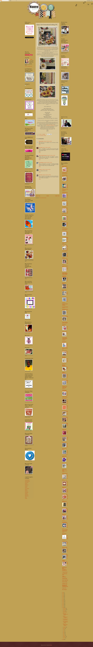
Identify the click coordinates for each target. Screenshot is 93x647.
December (64, 608)
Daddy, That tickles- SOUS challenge (65, 625)
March (64, 635)
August (64, 628)
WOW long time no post (67, 557)
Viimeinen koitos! (67, 563)
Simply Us (63, 463)
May (63, 632)
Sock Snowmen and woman (67, 279)
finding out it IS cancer (67, 407)
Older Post (57, 195)
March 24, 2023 (64, 229)
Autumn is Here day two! (67, 510)
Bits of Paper (64, 215)
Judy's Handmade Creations (65, 193)
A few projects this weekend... (67, 445)
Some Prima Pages (67, 268)
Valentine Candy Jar (67, 327)
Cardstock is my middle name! (64, 387)
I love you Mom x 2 (67, 352)
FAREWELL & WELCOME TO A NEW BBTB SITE (64, 570)
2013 (63, 603)
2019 (63, 595)
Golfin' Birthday (67, 550)
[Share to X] (49, 134)
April (63, 633)
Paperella (26, 493)
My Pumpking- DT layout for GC (65, 619)
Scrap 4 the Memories (64, 514)
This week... (67, 465)
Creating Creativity (65, 417)
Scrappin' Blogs (64, 245)
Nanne (31, 59)
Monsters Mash (67, 432)
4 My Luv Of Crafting (64, 487)
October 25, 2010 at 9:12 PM (46, 169)
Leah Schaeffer (64, 231)
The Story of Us (64, 252)
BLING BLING (67, 459)
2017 (63, 597)
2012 (63, 604)
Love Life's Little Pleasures (64, 200)
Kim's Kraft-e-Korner (64, 534)
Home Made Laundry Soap (67, 401)
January (64, 637)
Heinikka (26, 483)
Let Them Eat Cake (67, 419)
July (63, 629)
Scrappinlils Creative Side (64, 276)
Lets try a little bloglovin (64, 388)
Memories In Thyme (64, 283)
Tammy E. (40, 169)
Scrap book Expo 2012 (67, 438)
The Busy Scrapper (65, 423)
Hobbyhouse (26, 484)
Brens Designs (64, 589)
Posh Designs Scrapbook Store (64, 522)
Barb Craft (40, 147)
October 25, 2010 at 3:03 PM (46, 147)
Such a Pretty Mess (65, 237)
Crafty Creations (64, 331)
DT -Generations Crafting (42, 135)
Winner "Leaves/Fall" (67, 413)
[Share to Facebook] (50, 134)
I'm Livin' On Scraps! (64, 342)
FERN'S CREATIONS (64, 373)
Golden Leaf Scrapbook (64, 430)
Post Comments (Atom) (43, 197)
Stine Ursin (40, 174)
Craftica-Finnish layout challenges (65, 273)
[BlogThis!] (48, 134)
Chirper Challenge (65, 322)
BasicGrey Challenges (64, 357)
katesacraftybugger (65, 316)
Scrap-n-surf (64, 436)
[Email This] (47, 134)
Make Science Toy (64, 323)
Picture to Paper (64, 581)
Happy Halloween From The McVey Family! (64, 531)
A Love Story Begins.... (67, 293)
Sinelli (26, 497)
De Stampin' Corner (64, 325)
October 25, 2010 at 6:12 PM (51, 155)
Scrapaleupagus (64, 508)
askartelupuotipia (27, 481)
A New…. (67, 333)
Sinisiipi (26, 498)
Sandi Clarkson (41, 162)
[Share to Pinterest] (51, 134)
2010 (63, 607)
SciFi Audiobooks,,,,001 (67, 233)
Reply (40, 144)
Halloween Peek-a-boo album (67, 491)
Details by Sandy (64, 494)
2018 (63, 596)
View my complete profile (28, 66)
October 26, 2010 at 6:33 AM (47, 174)
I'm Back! (63, 307)
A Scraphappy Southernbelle (64, 390)
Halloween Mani (67, 368)
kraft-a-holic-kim (64, 541)
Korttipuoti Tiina (64, 583)
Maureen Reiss (41, 141)
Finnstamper (26, 482)
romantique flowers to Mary (67, 484)
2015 (63, 600)
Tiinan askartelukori (64, 576)
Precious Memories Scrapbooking (64, 366)
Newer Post (38, 195)
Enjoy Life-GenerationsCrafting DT (65, 614)
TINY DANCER (67, 382)
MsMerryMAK (64, 442)
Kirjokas (26, 487)
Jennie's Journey (64, 554)
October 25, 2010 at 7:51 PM (48, 162)
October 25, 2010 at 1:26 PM (48, 141)
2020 (63, 593)
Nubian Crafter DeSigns (64, 457)
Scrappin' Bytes (64, 337)
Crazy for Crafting (65, 529)
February (64, 636)
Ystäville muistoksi (64, 274)
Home (47, 195)
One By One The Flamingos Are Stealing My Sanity (65, 586)
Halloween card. (67, 425)
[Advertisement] (30, 44)
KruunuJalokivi (27, 488)
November (64, 609)
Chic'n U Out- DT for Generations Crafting (65, 622)
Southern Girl (64, 398)
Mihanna (26, 489)
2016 (63, 599)
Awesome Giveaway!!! (63, 305)
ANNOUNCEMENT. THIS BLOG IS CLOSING (64, 339)
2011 (63, 605)
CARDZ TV (63, 183)
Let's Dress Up (67, 543)
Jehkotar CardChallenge (64, 561)
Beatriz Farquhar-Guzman (43, 155)
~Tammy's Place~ (65, 572)
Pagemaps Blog (64, 578)
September (64, 627)
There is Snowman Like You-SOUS (65, 617)
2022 (63, 592)
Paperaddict (26, 492)
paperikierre (26, 494)
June (64, 631)
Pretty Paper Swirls (65, 380)
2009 (63, 639)
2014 (63, 601)
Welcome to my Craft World (64, 501)
